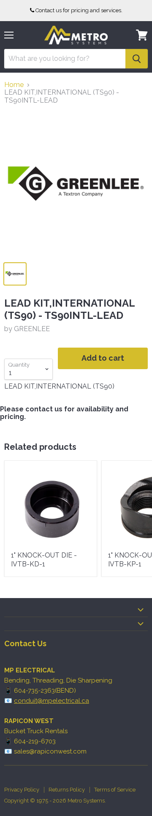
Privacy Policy (21, 789)
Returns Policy (67, 789)
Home (14, 85)
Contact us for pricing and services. (78, 10)
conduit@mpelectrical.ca (51, 700)
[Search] (136, 58)
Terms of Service (115, 789)
